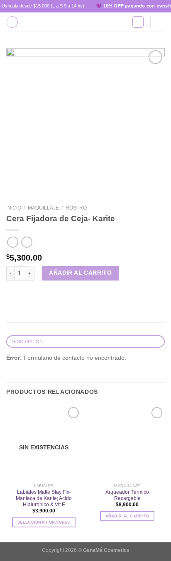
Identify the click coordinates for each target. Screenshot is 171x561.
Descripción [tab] (26, 341)
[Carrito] (160, 22)
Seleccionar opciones (43, 522)
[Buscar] (138, 21)
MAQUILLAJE (43, 207)
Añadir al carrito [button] (127, 516)
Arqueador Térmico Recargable (127, 495)
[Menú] (12, 21)
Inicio (13, 207)
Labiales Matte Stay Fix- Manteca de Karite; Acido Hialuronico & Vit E (44, 498)
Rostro (76, 207)
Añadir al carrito (80, 273)
